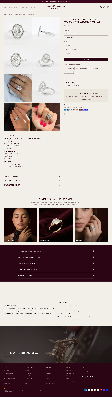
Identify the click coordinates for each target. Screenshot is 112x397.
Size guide (68, 30)
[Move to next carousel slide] (107, 287)
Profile (26, 383)
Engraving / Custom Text (70, 49)
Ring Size (66, 41)
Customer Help (70, 381)
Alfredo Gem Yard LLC (15, 390)
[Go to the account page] (104, 7)
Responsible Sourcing (9, 378)
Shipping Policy (29, 378)
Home (5, 14)
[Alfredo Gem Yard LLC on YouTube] (93, 377)
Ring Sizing (48, 373)
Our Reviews (7, 383)
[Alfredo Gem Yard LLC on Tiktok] (90, 377)
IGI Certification (8, 381)
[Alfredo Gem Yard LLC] (56, 7)
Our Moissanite (49, 381)
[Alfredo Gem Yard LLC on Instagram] (85, 377)
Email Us (68, 375)
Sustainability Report (9, 375)
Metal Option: (71, 34)
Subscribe (105, 371)
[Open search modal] (101, 7)
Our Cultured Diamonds (52, 383)
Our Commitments (8, 373)
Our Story (6, 370)
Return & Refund (29, 375)
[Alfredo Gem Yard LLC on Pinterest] (88, 377)
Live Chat (68, 370)
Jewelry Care (49, 375)
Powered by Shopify (8, 391)
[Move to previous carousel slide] (103, 287)
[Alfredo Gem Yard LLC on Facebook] (83, 377)
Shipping (66, 64)
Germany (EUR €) (9, 387)
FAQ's (67, 378)
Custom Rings (28, 370)
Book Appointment (86, 99)
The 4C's (48, 378)
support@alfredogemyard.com (75, 85)
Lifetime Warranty (29, 373)
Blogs (47, 370)
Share (67, 113)
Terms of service (29, 381)
